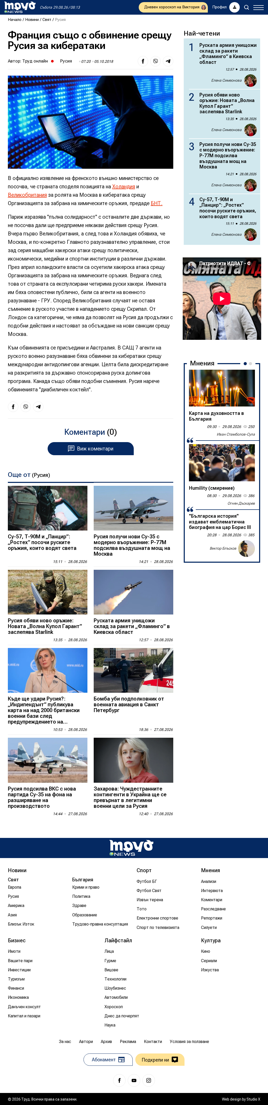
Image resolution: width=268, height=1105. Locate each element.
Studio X (253, 1099)
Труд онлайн (35, 61)
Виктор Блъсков (223, 548)
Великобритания (27, 195)
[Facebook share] (143, 61)
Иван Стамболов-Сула (236, 434)
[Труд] (131, 848)
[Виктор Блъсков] (246, 548)
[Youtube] (134, 1080)
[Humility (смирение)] (222, 462)
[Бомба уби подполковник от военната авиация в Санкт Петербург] (133, 670)
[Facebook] (119, 1080)
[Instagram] (148, 1080)
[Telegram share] (168, 61)
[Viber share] (155, 61)
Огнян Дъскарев (241, 503)
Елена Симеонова (226, 80)
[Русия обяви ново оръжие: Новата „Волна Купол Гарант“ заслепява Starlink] (47, 592)
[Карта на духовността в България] (222, 388)
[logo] (20, 7)
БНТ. (157, 203)
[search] (246, 7)
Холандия (123, 186)
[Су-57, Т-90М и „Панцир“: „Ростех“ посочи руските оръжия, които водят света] (47, 508)
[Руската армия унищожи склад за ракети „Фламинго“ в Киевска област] (133, 592)
